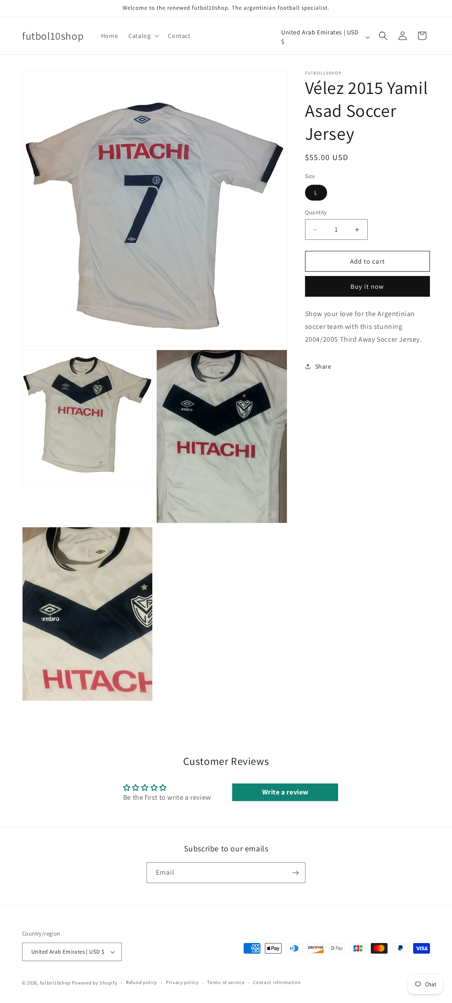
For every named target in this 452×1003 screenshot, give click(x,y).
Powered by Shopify (94, 983)
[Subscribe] (295, 872)
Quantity (316, 212)
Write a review (285, 792)
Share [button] (323, 366)
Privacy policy (182, 982)
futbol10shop (55, 983)
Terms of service (225, 982)
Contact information (277, 982)
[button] (142, 35)
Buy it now (367, 286)
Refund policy (141, 982)
